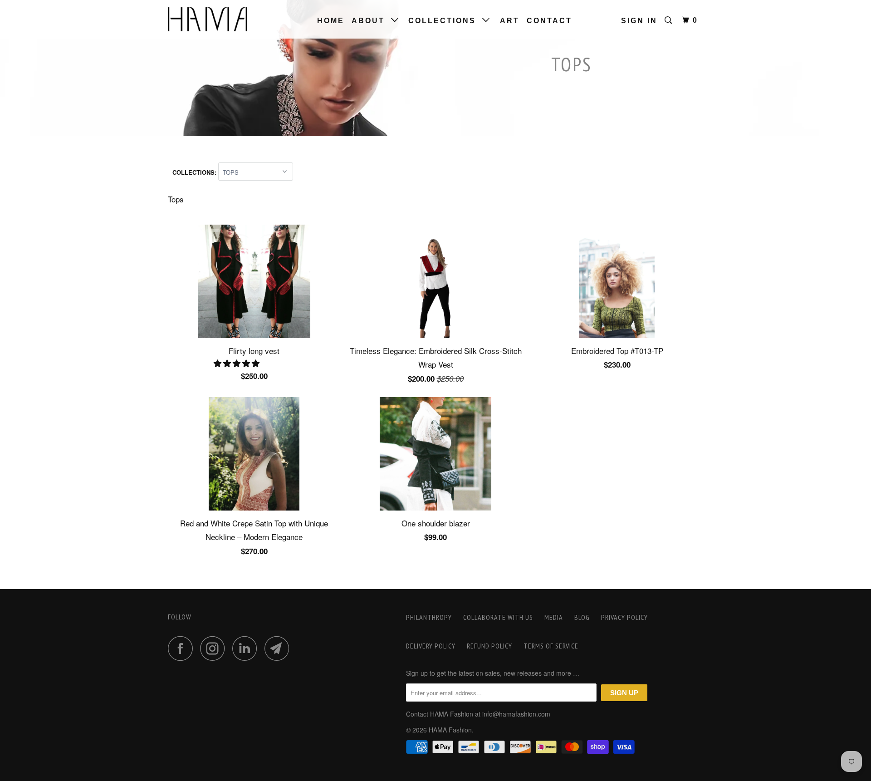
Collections (445, 21)
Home (330, 21)
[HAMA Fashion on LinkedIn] (247, 648)
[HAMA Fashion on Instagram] (215, 648)
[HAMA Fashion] (214, 19)
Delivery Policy (430, 645)
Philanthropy (429, 617)
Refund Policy (489, 645)
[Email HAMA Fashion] (279, 648)
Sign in (639, 21)
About (371, 21)
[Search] (669, 20)
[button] (238, 362)
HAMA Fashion (450, 729)
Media (553, 617)
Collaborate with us (498, 617)
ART (509, 21)
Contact (549, 21)
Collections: (195, 172)
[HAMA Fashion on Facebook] (183, 648)
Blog (582, 617)
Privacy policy (624, 617)
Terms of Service (551, 645)
